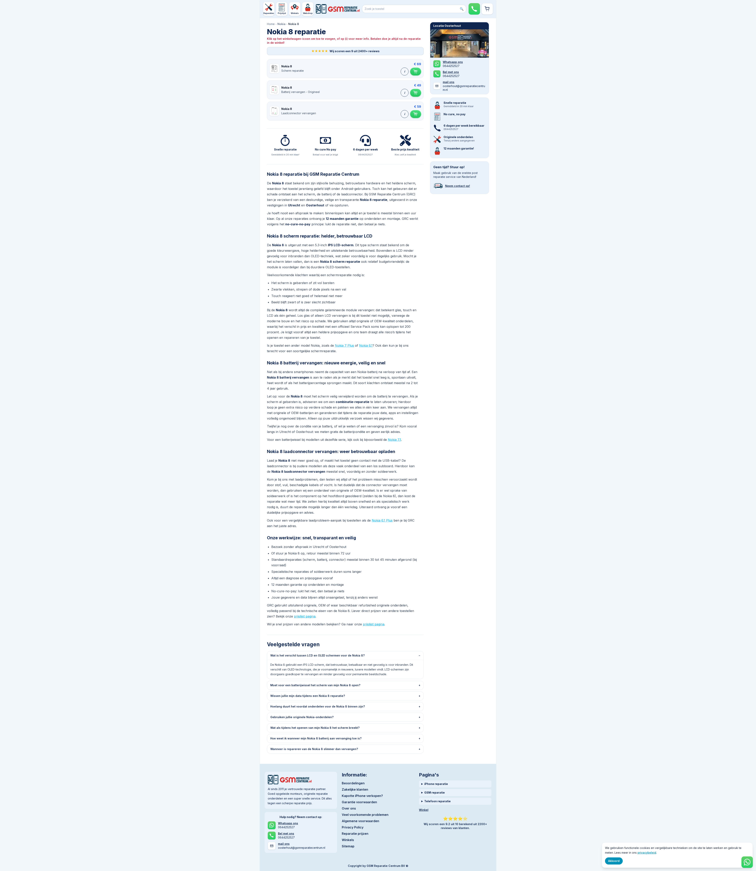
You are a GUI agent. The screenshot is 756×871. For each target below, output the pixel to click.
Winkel (423, 810)
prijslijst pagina (304, 616)
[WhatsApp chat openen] (747, 862)
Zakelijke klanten (355, 789)
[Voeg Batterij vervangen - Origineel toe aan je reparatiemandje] (415, 93)
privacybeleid (646, 852)
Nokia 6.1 (365, 345)
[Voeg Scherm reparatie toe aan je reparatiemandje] (415, 71)
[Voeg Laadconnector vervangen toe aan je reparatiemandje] (415, 114)
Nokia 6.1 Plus (382, 520)
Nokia (281, 24)
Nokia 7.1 (394, 440)
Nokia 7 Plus (344, 345)
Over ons (349, 808)
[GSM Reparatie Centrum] (338, 9)
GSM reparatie (434, 792)
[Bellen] (474, 9)
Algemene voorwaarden (360, 821)
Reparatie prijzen (355, 834)
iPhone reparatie (436, 784)
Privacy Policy (352, 827)
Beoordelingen (353, 783)
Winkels (348, 840)
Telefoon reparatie (437, 801)
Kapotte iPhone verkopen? (362, 796)
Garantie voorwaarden (359, 802)
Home (271, 24)
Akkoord (614, 861)
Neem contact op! (457, 186)
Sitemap (348, 846)
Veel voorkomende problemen (365, 815)
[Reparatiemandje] (487, 9)
